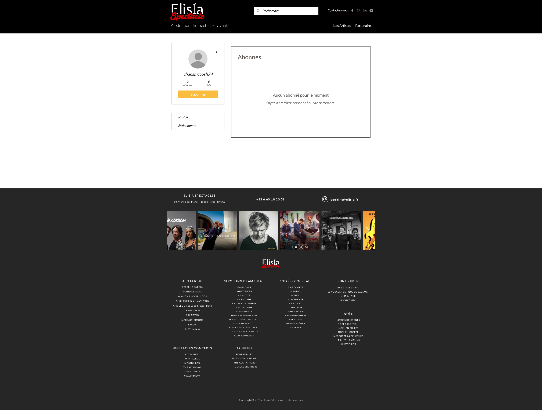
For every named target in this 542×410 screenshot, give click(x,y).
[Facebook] (352, 10)
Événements (187, 125)
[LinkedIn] (365, 10)
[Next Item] (367, 230)
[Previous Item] (174, 230)
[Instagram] (359, 10)
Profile (183, 117)
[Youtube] (371, 10)
